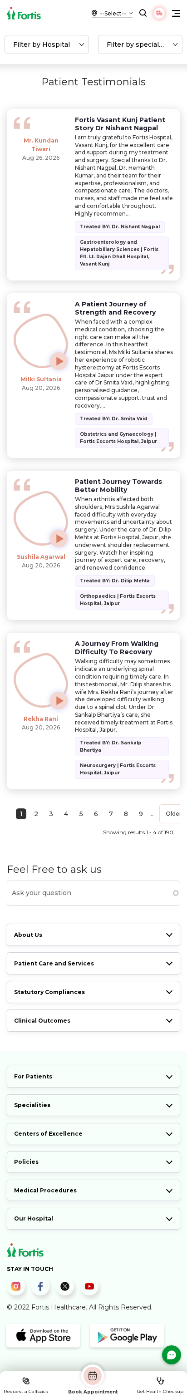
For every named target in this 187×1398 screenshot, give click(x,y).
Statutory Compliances (49, 992)
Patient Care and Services (54, 963)
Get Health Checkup (160, 1391)
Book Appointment (93, 1391)
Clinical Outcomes (42, 1020)
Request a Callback (26, 1391)
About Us (28, 934)
